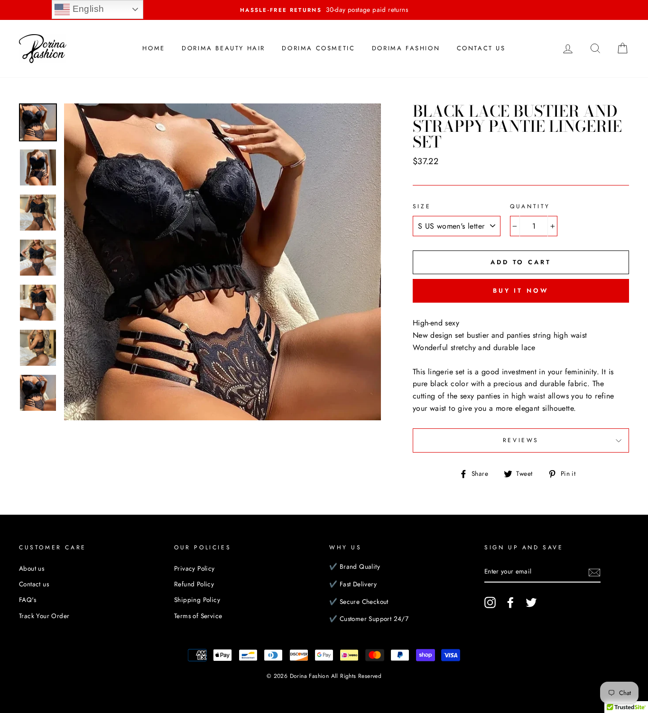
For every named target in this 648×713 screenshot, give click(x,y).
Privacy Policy (194, 568)
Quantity (530, 206)
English (87, 9)
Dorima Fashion (406, 48)
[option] (324, 10)
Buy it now (521, 290)
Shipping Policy (197, 599)
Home (153, 48)
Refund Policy (194, 584)
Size (422, 206)
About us (31, 568)
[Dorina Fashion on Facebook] (510, 602)
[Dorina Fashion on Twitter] (531, 602)
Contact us (34, 584)
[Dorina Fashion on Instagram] (490, 602)
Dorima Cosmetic (318, 48)
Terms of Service (198, 615)
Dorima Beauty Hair (223, 48)
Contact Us (481, 48)
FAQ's (27, 599)
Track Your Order (44, 615)
